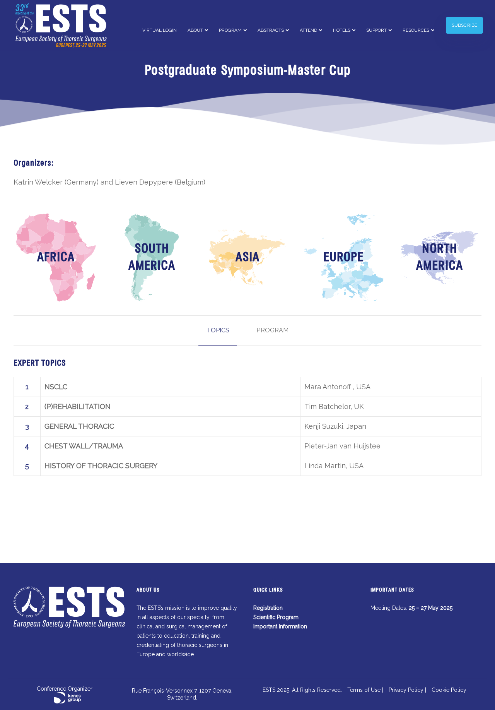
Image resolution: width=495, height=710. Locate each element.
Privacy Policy (406, 690)
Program (230, 30)
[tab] (218, 330)
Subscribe (464, 25)
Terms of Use (364, 690)
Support (376, 30)
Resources (416, 30)
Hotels (341, 30)
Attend (308, 30)
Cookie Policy (449, 690)
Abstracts (271, 30)
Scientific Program (276, 617)
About (195, 30)
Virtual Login (159, 30)
